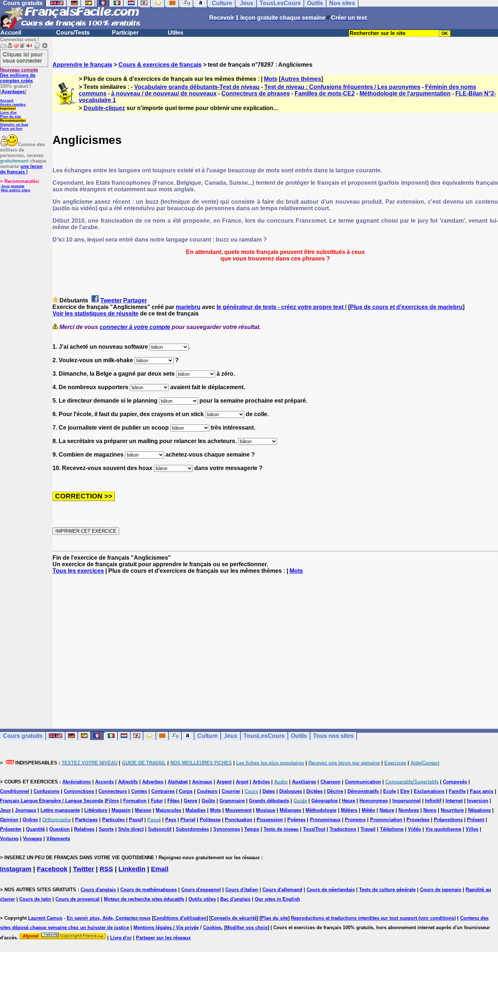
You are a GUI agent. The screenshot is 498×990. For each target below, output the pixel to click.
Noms (429, 810)
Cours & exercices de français (160, 65)
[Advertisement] (275, 645)
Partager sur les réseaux (163, 937)
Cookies (212, 927)
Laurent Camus (45, 918)
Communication (363, 781)
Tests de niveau (281, 829)
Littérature (95, 810)
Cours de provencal (77, 899)
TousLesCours (264, 736)
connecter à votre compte (135, 327)
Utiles (175, 33)
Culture (207, 736)
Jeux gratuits (12, 186)
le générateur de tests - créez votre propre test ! (282, 307)
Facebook (52, 869)
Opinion (9, 819)
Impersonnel (406, 800)
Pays (170, 819)
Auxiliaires (304, 781)
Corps (185, 791)
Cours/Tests (73, 33)
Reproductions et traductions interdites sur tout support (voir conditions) (373, 918)
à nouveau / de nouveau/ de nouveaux (164, 93)
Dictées (314, 791)
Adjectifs (128, 781)
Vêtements (58, 838)
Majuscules (168, 810)
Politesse (210, 819)
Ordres (30, 819)
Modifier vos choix (247, 927)
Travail (368, 829)
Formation (135, 800)
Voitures (9, 838)
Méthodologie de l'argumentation (405, 93)
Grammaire (232, 800)
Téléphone (392, 829)
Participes (86, 819)
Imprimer (8, 108)
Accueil (10, 33)
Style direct (131, 829)
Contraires (163, 791)
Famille (457, 791)
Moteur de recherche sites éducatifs (144, 899)
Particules (113, 819)
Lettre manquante (60, 810)
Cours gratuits (23, 736)
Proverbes (417, 819)
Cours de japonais (440, 889)
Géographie (324, 800)
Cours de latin (35, 899)
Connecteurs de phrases (255, 93)
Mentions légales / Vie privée (166, 927)
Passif (136, 819)
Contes (139, 791)
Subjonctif (159, 829)
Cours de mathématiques (148, 889)
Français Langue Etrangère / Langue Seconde (51, 800)
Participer (125, 33)
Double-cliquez (104, 108)
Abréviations (76, 781)
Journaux (25, 810)
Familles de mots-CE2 (325, 93)
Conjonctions (79, 791)
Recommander (13, 120)
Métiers (349, 810)
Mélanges (290, 810)
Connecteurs (112, 791)
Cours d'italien (241, 889)
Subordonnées (192, 829)
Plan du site (10, 116)
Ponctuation (238, 819)
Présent (475, 819)
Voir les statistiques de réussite (95, 313)
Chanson (330, 781)
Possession (270, 819)
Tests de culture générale (387, 889)
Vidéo (414, 829)
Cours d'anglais (98, 889)
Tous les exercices (78, 571)
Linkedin (131, 869)
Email (159, 869)
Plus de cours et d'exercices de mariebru (406, 307)
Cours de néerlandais (331, 889)
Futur (157, 800)
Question (59, 829)
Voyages (32, 838)
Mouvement (238, 810)
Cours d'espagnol (201, 889)
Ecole (389, 791)
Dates (268, 791)
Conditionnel (14, 791)
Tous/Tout (314, 829)
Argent (224, 781)
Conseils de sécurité (234, 918)
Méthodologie (321, 810)
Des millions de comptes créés (19, 75)
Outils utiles (202, 899)
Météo (368, 810)
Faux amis (481, 791)
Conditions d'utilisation (179, 918)
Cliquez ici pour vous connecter (23, 57)
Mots (270, 79)
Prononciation (386, 819)
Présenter (11, 829)
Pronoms (355, 819)
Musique (265, 810)
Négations (479, 810)
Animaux (202, 781)
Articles (261, 781)
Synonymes (226, 829)
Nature (387, 810)
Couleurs (207, 791)
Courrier (231, 791)
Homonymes (373, 800)
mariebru (188, 307)
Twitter (83, 869)
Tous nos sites (333, 736)
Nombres (408, 810)
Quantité (35, 829)
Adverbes (152, 781)
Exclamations (429, 791)
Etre (404, 791)
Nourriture (452, 810)
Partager (135, 300)
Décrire (335, 791)
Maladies (196, 810)
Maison (143, 810)
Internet (454, 800)
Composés (455, 781)
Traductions (343, 829)
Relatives (84, 829)
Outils (299, 736)
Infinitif (433, 800)
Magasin (121, 810)
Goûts (208, 800)
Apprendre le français (82, 65)
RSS (106, 869)
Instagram (15, 869)
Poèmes (296, 819)
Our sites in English (277, 899)
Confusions (46, 791)
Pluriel (187, 819)
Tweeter (111, 300)
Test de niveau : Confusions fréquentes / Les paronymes (342, 87)
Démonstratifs (363, 791)
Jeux (230, 736)
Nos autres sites (15, 190)
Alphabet (178, 781)
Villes (472, 829)
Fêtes (173, 800)
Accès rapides (13, 104)
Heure (348, 800)
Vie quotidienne (443, 829)
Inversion (477, 800)
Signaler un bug (14, 124)
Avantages (13, 91)
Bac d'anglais (235, 899)
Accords (104, 781)
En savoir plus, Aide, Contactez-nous (109, 918)
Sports (106, 829)
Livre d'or (8, 112)
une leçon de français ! (21, 169)
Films (112, 800)
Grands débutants (269, 800)
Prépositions (448, 819)
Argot (242, 781)
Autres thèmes (301, 79)
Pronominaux (325, 819)
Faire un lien (11, 128)
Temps (251, 829)
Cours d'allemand (282, 889)
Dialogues (290, 791)
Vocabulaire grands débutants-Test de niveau (197, 87)
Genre (190, 800)
